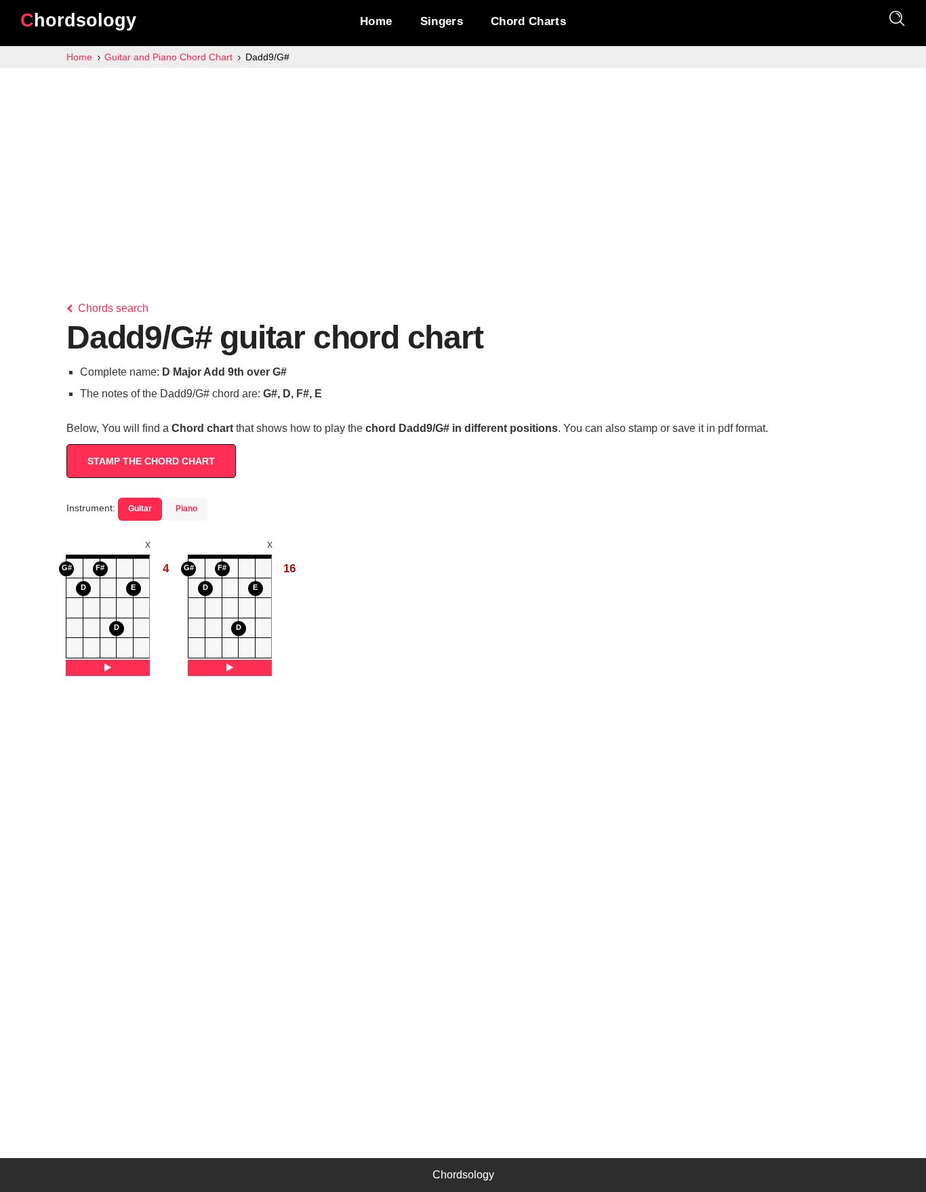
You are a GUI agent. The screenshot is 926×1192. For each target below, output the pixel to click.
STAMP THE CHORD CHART (151, 461)
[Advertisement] (463, 169)
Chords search (111, 308)
